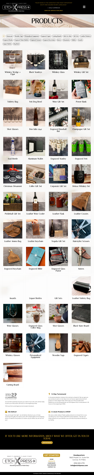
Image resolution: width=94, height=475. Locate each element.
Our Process (51, 465)
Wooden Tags (19, 36)
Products (51, 461)
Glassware (10, 36)
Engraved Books (8, 40)
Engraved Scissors (36, 40)
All (3, 36)
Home (51, 459)
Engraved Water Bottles (21, 40)
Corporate (51, 463)
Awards (80, 40)
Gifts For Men (67, 36)
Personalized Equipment (32, 36)
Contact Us (51, 467)
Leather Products (86, 36)
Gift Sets (76, 36)
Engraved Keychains (49, 40)
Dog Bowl (16, 44)
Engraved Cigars (46, 36)
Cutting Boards (57, 36)
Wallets (74, 40)
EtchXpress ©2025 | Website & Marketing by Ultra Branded (47, 473)
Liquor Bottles (7, 44)
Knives (59, 40)
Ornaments (66, 40)
